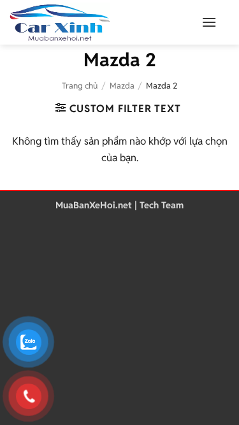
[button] (209, 22)
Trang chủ (80, 85)
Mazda (122, 85)
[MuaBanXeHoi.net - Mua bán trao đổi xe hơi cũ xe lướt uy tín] (92, 22)
